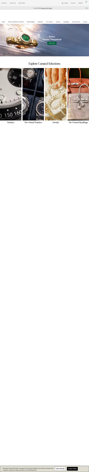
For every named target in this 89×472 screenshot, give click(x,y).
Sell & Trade (21, 3)
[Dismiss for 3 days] (86, 8)
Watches (40, 22)
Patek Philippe (31, 22)
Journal (85, 22)
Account (73, 3)
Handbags (66, 22)
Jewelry (58, 22)
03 (13, 53)
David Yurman (76, 22)
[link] (10, 96)
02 (8, 53)
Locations (4, 3)
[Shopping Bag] (86, 3)
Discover (53, 44)
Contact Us (13, 3)
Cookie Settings (60, 468)
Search (66, 3)
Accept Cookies (72, 468)
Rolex (3, 22)
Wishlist (80, 3)
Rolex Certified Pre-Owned (16, 22)
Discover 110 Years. (46, 8)
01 (4, 53)
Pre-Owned (49, 22)
